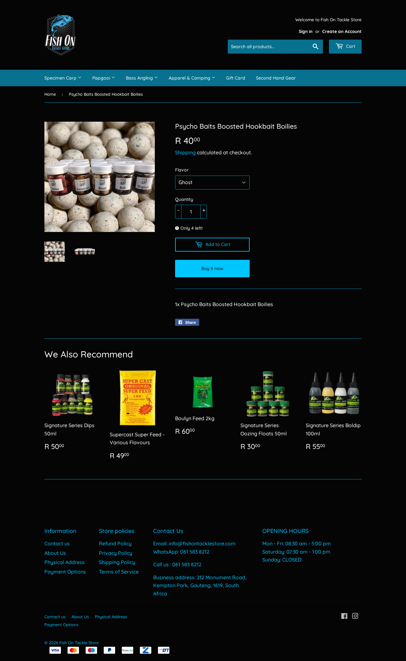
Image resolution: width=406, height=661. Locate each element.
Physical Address (64, 562)
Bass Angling (140, 78)
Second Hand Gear (276, 78)
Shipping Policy (117, 562)
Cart (350, 46)
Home (50, 94)
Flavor (182, 170)
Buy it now (212, 268)
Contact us (57, 543)
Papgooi (101, 78)
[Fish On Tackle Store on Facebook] (344, 616)
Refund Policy (115, 543)
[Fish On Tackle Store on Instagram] (355, 616)
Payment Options (65, 571)
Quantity (184, 199)
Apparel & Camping (190, 78)
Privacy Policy (115, 553)
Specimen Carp (61, 78)
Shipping (185, 152)
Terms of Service (119, 571)
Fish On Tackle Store (79, 642)
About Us (55, 553)
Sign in (305, 31)
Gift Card (235, 78)
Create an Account (342, 31)
